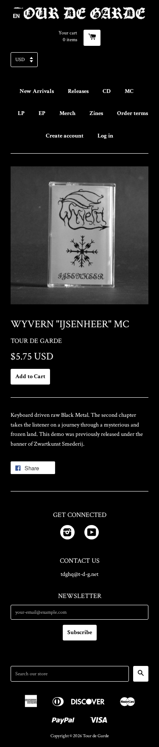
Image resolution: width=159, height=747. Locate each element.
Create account (65, 136)
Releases (78, 91)
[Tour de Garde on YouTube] (91, 534)
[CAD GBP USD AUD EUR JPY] (79, 62)
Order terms (132, 113)
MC (129, 91)
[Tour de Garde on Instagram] (67, 534)
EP (42, 113)
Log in (105, 136)
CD (107, 91)
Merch (67, 113)
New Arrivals (37, 91)
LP (21, 113)
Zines (96, 113)
